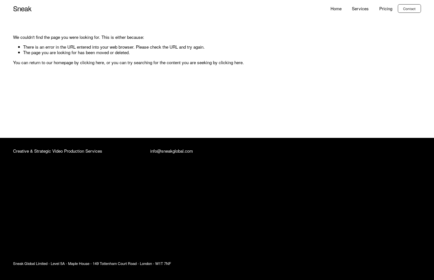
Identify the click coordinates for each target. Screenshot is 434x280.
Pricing (385, 9)
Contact (409, 8)
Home (336, 9)
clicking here (92, 62)
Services (360, 9)
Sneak (22, 8)
